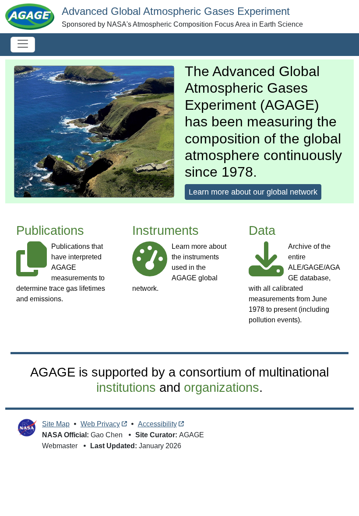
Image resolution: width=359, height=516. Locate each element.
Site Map (56, 424)
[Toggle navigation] (23, 44)
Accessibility (157, 424)
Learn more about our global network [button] (253, 192)
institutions (126, 387)
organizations (221, 387)
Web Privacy (100, 424)
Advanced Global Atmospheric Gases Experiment (176, 11)
